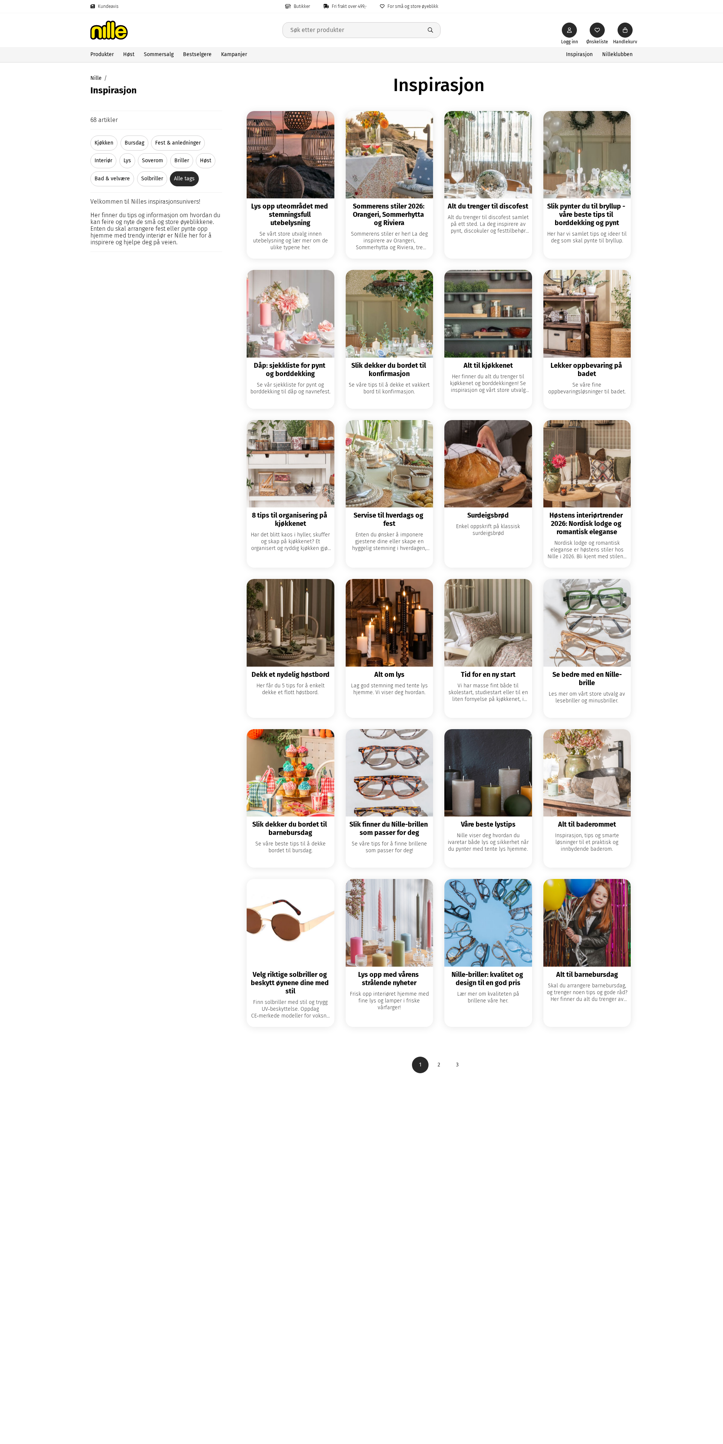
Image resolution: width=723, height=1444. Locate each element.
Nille (96, 78)
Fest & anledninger (178, 143)
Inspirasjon (579, 54)
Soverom (152, 160)
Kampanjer (234, 54)
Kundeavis (108, 6)
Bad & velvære (112, 178)
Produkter (102, 54)
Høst (128, 54)
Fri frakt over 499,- (349, 6)
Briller (181, 160)
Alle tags (184, 178)
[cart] (625, 30)
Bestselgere (197, 54)
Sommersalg (159, 54)
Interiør (103, 160)
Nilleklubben (617, 54)
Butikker (302, 6)
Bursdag (134, 143)
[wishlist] (597, 30)
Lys (127, 160)
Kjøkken (104, 143)
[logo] (186, 30)
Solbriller (152, 178)
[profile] (569, 30)
